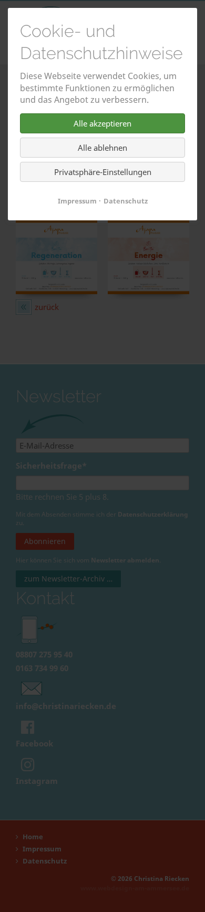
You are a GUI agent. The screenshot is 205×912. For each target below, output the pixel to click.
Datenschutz (126, 201)
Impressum (77, 201)
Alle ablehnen (102, 147)
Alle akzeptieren (102, 123)
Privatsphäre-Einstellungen (102, 172)
